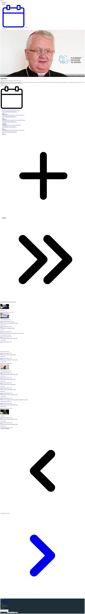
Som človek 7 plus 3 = (3, 612)
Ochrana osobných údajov (5, 602)
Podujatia (26, 27)
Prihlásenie (3, 28)
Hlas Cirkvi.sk (13, 613)
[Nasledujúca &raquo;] (42, 597)
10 (5, 513)
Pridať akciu (4, 217)
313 (7, 513)
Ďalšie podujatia (4, 218)
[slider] (38, 75)
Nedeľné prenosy (4, 2)
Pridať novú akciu (4, 601)
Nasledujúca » (7, 428)
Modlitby (4, 4)
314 (8, 513)
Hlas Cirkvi (2, 0)
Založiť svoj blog (4, 600)
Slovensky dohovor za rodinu (6, 80)
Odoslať (17, 612)
